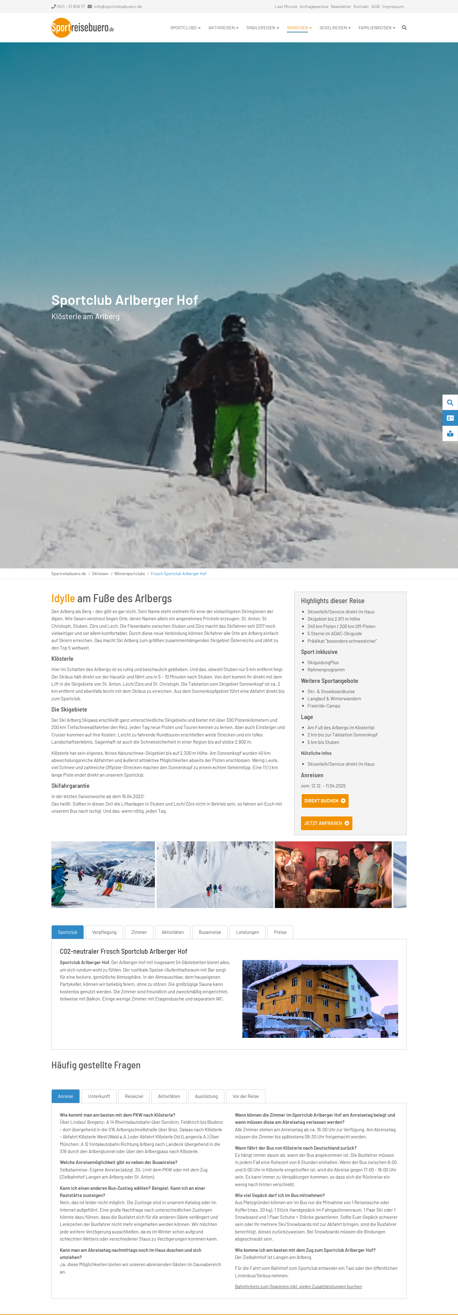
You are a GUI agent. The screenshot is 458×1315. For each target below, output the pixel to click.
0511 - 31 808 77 (71, 6)
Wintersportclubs (129, 573)
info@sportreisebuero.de (118, 6)
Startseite (82, 28)
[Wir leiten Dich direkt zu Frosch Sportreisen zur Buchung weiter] (325, 806)
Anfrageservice (314, 6)
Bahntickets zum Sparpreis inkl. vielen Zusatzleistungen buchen (298, 1286)
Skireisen (100, 573)
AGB (375, 6)
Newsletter (341, 6)
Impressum (393, 6)
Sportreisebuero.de (68, 573)
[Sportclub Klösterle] (320, 1036)
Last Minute (286, 6)
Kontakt (361, 6)
